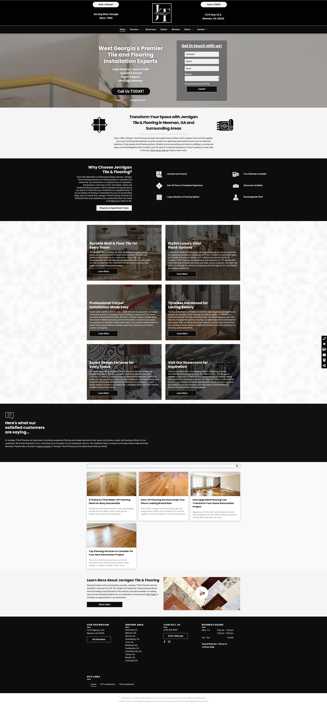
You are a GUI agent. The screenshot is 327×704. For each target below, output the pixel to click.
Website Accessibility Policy (196, 698)
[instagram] (169, 642)
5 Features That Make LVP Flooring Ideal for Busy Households (109, 501)
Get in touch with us (159, 150)
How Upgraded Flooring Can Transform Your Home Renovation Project (213, 503)
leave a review (44, 446)
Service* (188, 74)
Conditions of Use (160, 698)
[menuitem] (123, 29)
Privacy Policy (126, 698)
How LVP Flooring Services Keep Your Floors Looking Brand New (163, 501)
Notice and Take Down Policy (176, 698)
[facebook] (164, 642)
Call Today (151, 594)
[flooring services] (111, 535)
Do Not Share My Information (143, 698)
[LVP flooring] (111, 484)
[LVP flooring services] (163, 484)
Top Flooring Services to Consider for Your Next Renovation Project (111, 553)
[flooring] (215, 484)
